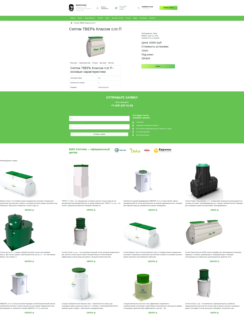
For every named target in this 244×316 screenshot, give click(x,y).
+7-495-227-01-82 (122, 105)
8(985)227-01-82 (147, 7)
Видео (135, 18)
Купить (158, 66)
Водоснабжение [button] (90, 18)
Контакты (152, 18)
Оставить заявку (99, 134)
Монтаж (111, 63)
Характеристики (84, 63)
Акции (107, 18)
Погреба (100, 18)
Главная (72, 18)
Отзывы (128, 18)
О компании (143, 18)
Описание (73, 63)
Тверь (155, 33)
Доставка (103, 63)
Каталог (80, 18)
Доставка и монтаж (117, 18)
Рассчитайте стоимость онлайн (123, 8)
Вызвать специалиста (104, 7)
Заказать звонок (168, 7)
